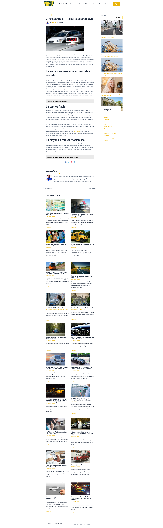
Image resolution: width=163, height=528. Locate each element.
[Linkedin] (74, 162)
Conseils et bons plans (59, 309)
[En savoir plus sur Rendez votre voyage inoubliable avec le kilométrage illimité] (55, 488)
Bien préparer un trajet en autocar (55, 307)
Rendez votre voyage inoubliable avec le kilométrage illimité (56, 497)
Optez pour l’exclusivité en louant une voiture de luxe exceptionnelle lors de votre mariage (82, 433)
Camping (53, 309)
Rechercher (103, 15)
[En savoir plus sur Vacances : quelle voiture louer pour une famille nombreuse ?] (80, 268)
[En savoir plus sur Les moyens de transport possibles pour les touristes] (55, 205)
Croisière (66, 309)
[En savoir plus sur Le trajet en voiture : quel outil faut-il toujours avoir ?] (55, 236)
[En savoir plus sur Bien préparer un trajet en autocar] (55, 299)
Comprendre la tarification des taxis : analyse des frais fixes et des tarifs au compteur (81, 498)
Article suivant (92, 188)
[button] (76, 4)
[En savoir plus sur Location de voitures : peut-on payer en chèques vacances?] (55, 329)
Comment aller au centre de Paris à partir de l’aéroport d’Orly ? (82, 215)
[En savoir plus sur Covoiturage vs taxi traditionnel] (80, 456)
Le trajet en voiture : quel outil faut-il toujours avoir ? (56, 245)
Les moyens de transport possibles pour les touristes (57, 213)
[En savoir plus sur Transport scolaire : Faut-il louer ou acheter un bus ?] (80, 236)
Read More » (49, 227)
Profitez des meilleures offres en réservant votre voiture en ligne (57, 466)
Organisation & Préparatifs (110, 133)
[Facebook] (65, 162)
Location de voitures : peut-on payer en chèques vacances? (56, 338)
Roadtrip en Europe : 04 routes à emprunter (82, 308)
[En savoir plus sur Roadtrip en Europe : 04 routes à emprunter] (80, 299)
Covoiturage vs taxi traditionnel (79, 465)
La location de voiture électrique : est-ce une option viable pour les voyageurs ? (81, 367)
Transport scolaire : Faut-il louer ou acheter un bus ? (82, 245)
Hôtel (105, 124)
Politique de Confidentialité (55, 525)
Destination (48, 310)
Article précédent (48, 188)
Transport (48, 15)
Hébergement (107, 122)
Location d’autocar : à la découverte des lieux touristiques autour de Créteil (56, 272)
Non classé (106, 131)
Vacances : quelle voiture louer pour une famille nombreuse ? (81, 276)
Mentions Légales (58, 523)
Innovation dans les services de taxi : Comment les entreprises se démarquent (81, 399)
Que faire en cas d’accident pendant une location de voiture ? (56, 432)
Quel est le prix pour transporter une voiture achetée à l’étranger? (82, 338)
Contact (49, 523)
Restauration (106, 135)
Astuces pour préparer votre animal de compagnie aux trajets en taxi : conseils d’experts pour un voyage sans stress (56, 400)
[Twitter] (68, 162)
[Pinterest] (71, 162)
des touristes (77, 131)
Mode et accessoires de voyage (111, 128)
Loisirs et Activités (80, 309)
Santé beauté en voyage (109, 138)
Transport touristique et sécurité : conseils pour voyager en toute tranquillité (57, 367)
